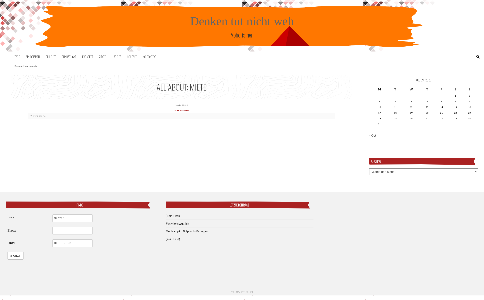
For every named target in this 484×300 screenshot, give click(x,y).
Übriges (116, 57)
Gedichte (51, 57)
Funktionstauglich (177, 223)
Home (26, 66)
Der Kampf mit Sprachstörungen (187, 231)
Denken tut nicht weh (242, 21)
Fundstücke (69, 57)
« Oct (372, 135)
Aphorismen (33, 57)
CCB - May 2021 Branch (242, 292)
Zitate (102, 57)
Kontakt (132, 57)
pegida (42, 116)
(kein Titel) (173, 215)
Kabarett (87, 57)
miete (35, 116)
